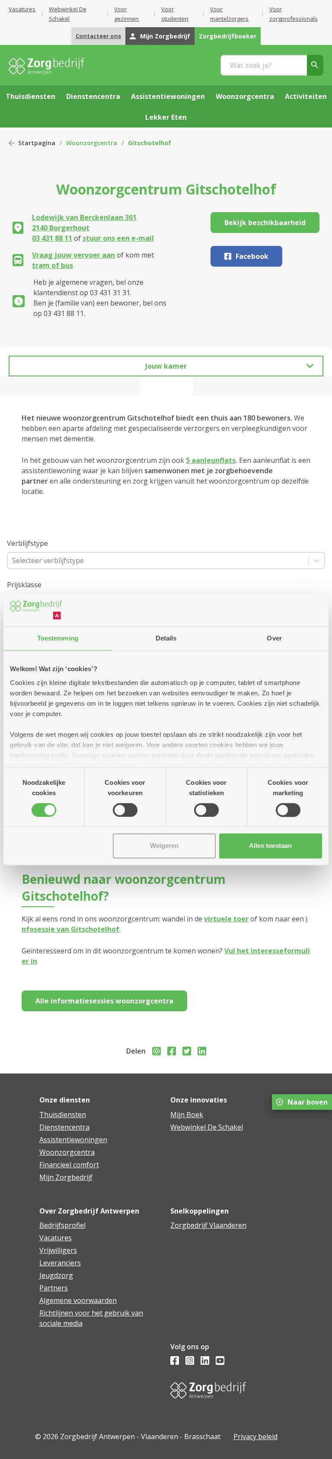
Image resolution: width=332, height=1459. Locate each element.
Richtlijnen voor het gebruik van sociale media (91, 1318)
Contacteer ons (98, 36)
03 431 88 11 (52, 238)
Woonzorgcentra (91, 143)
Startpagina (36, 143)
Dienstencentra (64, 1127)
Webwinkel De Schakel (206, 1127)
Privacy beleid (255, 1436)
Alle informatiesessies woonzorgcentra (104, 1001)
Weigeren (164, 846)
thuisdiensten (30, 96)
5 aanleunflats (211, 460)
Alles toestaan (270, 846)
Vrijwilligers (58, 1250)
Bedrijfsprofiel (62, 1225)
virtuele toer (226, 919)
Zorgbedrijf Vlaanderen (208, 1225)
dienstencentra (93, 96)
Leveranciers (60, 1263)
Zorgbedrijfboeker (227, 36)
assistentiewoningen (168, 96)
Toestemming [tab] (57, 638)
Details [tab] (166, 638)
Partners (53, 1288)
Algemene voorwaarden (78, 1300)
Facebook (252, 256)
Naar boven (307, 1102)
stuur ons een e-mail (118, 238)
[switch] (125, 810)
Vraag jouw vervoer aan (73, 255)
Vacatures (22, 9)
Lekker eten (166, 117)
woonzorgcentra (245, 96)
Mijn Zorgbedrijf (165, 36)
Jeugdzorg (56, 1275)
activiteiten (306, 96)
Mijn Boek (186, 1114)
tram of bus (52, 265)
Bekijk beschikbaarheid (265, 222)
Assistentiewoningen (73, 1139)
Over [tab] (274, 638)
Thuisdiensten (62, 1114)
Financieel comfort (69, 1164)
